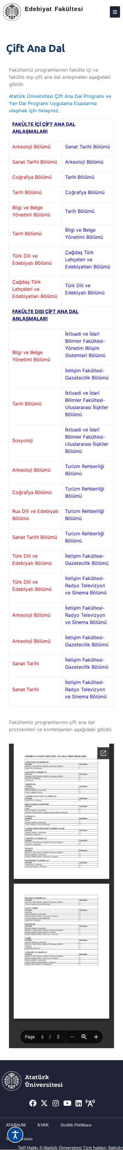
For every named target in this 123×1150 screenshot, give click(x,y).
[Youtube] (67, 1103)
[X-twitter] (44, 1103)
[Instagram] (56, 1103)
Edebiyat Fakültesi (54, 9)
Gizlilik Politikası (76, 1125)
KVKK (43, 1125)
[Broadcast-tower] (90, 1103)
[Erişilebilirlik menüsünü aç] (15, 1135)
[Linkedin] (79, 1103)
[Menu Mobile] (115, 12)
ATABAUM (16, 1125)
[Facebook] (33, 1103)
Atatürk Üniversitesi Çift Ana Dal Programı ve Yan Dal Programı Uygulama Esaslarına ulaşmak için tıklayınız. (60, 103)
